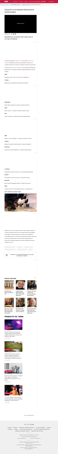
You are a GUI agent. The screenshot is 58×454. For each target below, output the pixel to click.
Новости (21, 1)
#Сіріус (30, 249)
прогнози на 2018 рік (17, 67)
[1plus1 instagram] (24, 424)
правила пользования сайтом (22, 430)
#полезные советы (28, 246)
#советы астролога (22, 249)
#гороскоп (19, 246)
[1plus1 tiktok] (28, 424)
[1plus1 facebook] (30, 424)
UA (49, 1)
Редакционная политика (37, 430)
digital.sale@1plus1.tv (29, 445)
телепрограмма (33, 1)
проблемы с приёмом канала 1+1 (27, 427)
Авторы (16, 429)
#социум (7, 402)
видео (26, 1)
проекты (15, 1)
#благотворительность (10, 249)
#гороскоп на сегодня (10, 246)
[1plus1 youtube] (33, 424)
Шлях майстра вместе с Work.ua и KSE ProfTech (31, 4)
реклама (15, 427)
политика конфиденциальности (42, 429)
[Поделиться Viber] (15, 34)
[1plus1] (6, 1)
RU (50, 1)
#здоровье (7, 381)
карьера (49, 427)
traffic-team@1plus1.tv (29, 448)
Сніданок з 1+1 (18, 60)
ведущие (10, 429)
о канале (9, 427)
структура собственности (26, 429)
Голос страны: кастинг (15, 4)
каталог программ (40, 427)
